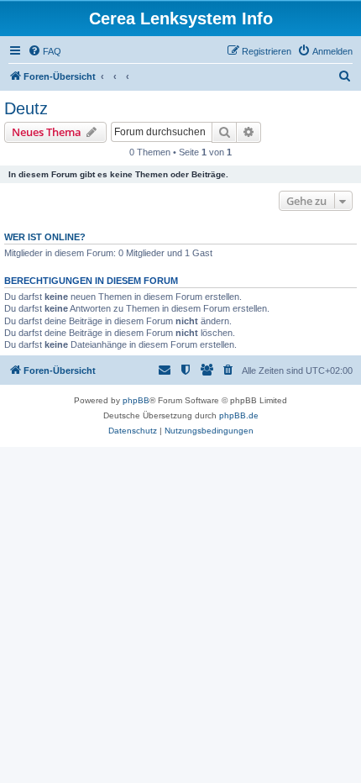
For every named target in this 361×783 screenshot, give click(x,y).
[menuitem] (44, 51)
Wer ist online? (45, 237)
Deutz (26, 108)
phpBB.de (239, 415)
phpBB (136, 400)
